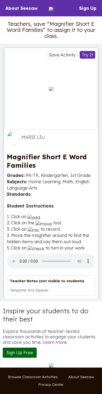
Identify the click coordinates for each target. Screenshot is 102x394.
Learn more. (55, 342)
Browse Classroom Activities (33, 377)
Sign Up (88, 8)
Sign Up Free (19, 352)
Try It (87, 55)
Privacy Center (51, 384)
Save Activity (62, 55)
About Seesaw (21, 8)
